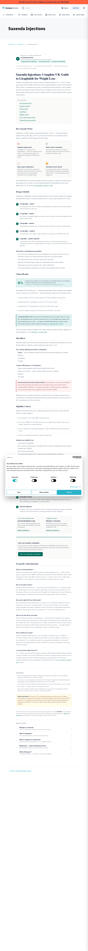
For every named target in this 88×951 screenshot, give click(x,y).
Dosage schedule (25, 106)
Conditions (24, 15)
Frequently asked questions (28, 120)
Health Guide (80, 15)
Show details (74, 487)
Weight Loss (21, 44)
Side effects (23, 112)
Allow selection (44, 492)
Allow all (69, 492)
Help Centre (66, 15)
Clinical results (24, 109)
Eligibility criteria (24, 114)
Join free (76, 8)
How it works (38, 15)
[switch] (34, 480)
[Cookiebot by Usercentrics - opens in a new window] (73, 457)
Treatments (9, 15)
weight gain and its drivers (56, 324)
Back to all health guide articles (21, 771)
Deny (18, 492)
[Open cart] (84, 8)
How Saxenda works (26, 103)
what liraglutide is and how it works (43, 185)
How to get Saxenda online (27, 117)
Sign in (66, 8)
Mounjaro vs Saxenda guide (39, 332)
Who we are (52, 15)
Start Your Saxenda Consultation (30, 554)
